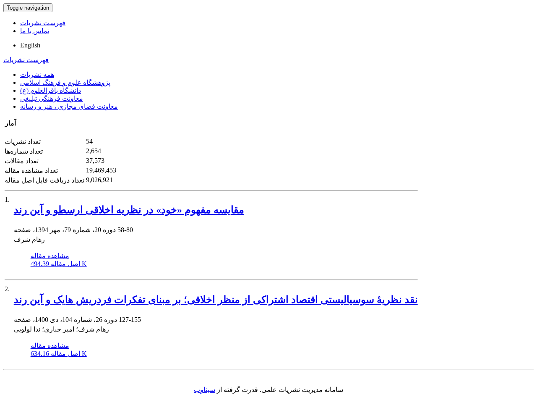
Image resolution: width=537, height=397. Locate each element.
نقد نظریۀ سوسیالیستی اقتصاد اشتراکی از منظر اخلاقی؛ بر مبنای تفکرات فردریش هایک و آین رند (216, 299)
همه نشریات (37, 74)
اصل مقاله (59, 263)
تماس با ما (34, 30)
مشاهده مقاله (50, 255)
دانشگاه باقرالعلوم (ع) (50, 90)
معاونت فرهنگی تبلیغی (51, 98)
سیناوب (204, 389)
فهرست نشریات (42, 22)
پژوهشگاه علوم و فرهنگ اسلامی (65, 82)
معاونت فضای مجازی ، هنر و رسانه (69, 106)
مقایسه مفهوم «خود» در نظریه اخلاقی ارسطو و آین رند (129, 209)
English (30, 45)
